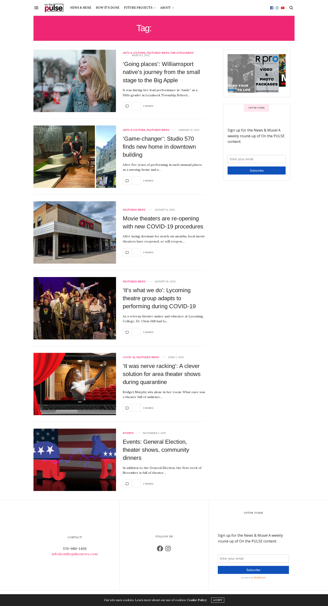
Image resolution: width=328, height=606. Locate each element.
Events (128, 433)
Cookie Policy (197, 600)
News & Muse (80, 8)
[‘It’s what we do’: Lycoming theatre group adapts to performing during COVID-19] (74, 308)
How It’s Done (107, 8)
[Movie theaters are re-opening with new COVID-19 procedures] (74, 232)
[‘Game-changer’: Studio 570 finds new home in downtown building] (74, 156)
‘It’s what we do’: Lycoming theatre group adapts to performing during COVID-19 (159, 298)
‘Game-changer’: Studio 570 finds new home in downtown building (159, 146)
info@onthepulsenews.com (75, 554)
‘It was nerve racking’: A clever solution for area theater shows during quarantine (162, 374)
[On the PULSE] (54, 7)
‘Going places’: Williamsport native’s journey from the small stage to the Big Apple (161, 72)
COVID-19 (129, 357)
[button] (74, 81)
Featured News (158, 53)
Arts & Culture (134, 53)
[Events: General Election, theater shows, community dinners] (74, 460)
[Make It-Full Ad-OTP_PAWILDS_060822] (257, 70)
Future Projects (138, 8)
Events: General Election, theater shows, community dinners (156, 449)
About (165, 8)
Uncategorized (182, 53)
